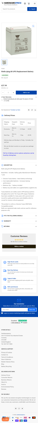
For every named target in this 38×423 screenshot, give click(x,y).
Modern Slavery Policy (7, 362)
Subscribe (32, 309)
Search (33, 9)
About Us (4, 382)
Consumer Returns (6, 377)
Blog (2, 364)
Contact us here (15, 110)
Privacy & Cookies (6, 352)
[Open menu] (35, 3)
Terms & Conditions (7, 357)
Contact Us (4, 355)
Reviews (3, 389)
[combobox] (19, 9)
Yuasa (3, 68)
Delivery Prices (5, 375)
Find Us (3, 384)
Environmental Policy (7, 387)
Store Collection (6, 359)
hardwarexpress (21, 414)
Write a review (19, 246)
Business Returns (6, 380)
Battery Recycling (6, 366)
